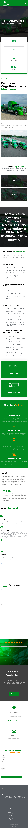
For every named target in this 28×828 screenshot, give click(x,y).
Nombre (3, 755)
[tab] (14, 263)
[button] (25, 3)
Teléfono (3, 764)
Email (2, 759)
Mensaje (3, 768)
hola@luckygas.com (14, 741)
